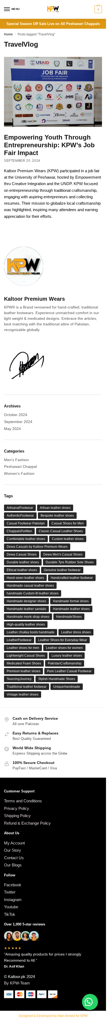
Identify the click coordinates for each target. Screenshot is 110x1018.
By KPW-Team (17, 983)
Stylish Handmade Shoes (56, 679)
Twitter (9, 892)
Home (8, 34)
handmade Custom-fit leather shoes (32, 593)
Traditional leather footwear (26, 687)
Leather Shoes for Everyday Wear (62, 640)
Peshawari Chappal (20, 466)
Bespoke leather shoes (57, 515)
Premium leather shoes (23, 671)
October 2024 (15, 415)
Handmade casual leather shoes (30, 585)
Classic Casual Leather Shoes (61, 531)
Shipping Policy (17, 815)
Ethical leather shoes (22, 570)
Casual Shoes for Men (68, 523)
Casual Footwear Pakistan (26, 523)
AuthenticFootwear (20, 515)
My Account (14, 843)
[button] (90, 1002)
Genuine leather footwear (62, 570)
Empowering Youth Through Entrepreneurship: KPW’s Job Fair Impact (49, 145)
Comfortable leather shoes (26, 539)
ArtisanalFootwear (20, 508)
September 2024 (18, 422)
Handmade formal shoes (71, 601)
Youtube (11, 907)
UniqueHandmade (66, 687)
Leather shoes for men (23, 648)
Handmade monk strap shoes (28, 617)
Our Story (12, 850)
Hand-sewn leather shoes (25, 578)
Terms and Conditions (23, 801)
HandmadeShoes (69, 617)
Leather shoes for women (64, 648)
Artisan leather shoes (55, 508)
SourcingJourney (19, 679)
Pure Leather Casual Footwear (69, 671)
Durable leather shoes (23, 562)
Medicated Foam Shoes (24, 663)
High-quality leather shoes (26, 624)
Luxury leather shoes (67, 655)
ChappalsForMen (19, 531)
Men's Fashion (16, 460)
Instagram (13, 899)
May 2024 (12, 429)
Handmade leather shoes (71, 609)
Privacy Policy (16, 808)
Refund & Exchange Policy (27, 823)
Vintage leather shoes (22, 694)
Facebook (12, 885)
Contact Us (14, 857)
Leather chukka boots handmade (30, 632)
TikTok (9, 914)
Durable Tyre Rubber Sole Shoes (70, 562)
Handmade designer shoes (26, 601)
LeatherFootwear (19, 640)
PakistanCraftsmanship (64, 663)
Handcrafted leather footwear (72, 578)
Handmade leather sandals (26, 609)
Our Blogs (13, 865)
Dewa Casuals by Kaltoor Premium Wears (37, 547)
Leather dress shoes (76, 632)
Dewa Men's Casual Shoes (62, 554)
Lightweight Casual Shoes (26, 655)
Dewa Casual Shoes (22, 554)
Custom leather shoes (68, 539)
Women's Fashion (19, 473)
